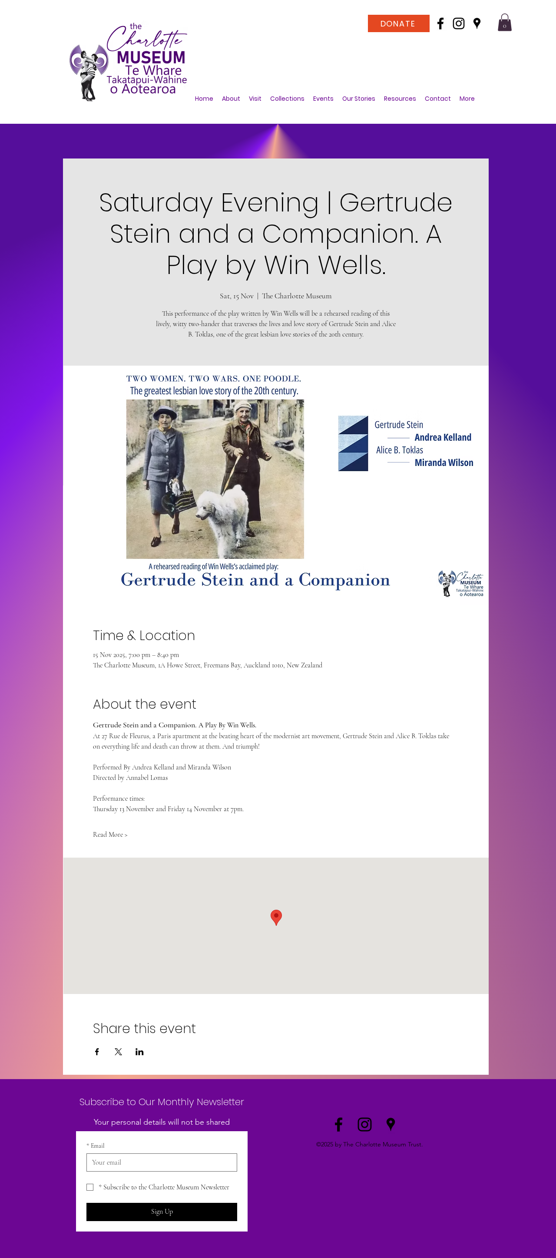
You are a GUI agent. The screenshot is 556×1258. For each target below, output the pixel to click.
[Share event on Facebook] (97, 1051)
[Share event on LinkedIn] (140, 1051)
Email (95, 1145)
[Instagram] (459, 23)
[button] (504, 22)
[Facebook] (440, 23)
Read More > (110, 834)
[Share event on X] (118, 1051)
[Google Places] (477, 23)
